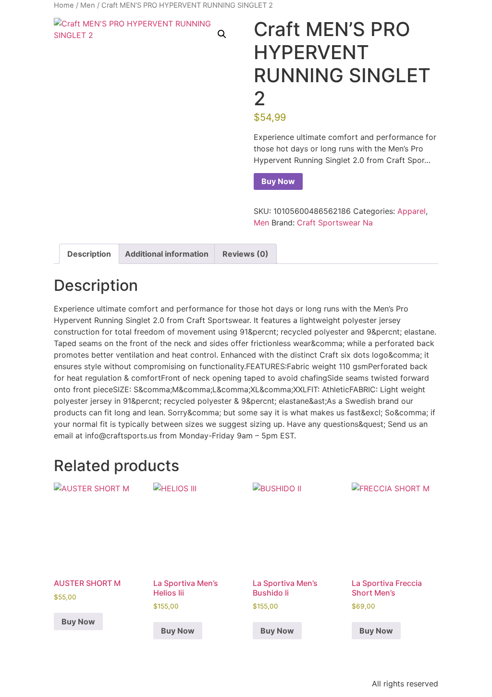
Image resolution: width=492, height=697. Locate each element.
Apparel (411, 211)
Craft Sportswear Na (335, 222)
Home (64, 5)
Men (87, 5)
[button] (222, 34)
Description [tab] (89, 254)
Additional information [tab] (167, 254)
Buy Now (278, 181)
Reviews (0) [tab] (245, 254)
